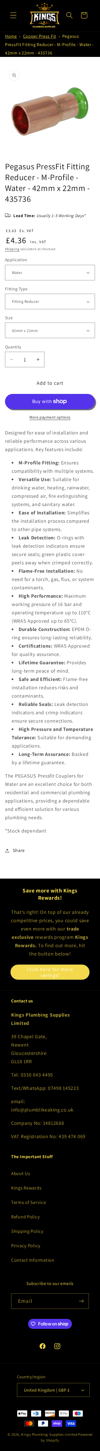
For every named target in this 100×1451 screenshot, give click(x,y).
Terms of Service (28, 1202)
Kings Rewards (26, 1188)
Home (11, 36)
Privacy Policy (26, 1246)
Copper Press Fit (39, 36)
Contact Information (32, 1260)
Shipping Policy (27, 1231)
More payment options (50, 417)
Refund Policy (25, 1217)
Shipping (12, 249)
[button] (13, 15)
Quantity (13, 346)
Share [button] (19, 850)
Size (9, 317)
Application (16, 259)
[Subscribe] (81, 1301)
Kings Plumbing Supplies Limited (49, 1434)
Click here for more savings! (50, 972)
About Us (20, 1173)
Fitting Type (16, 288)
